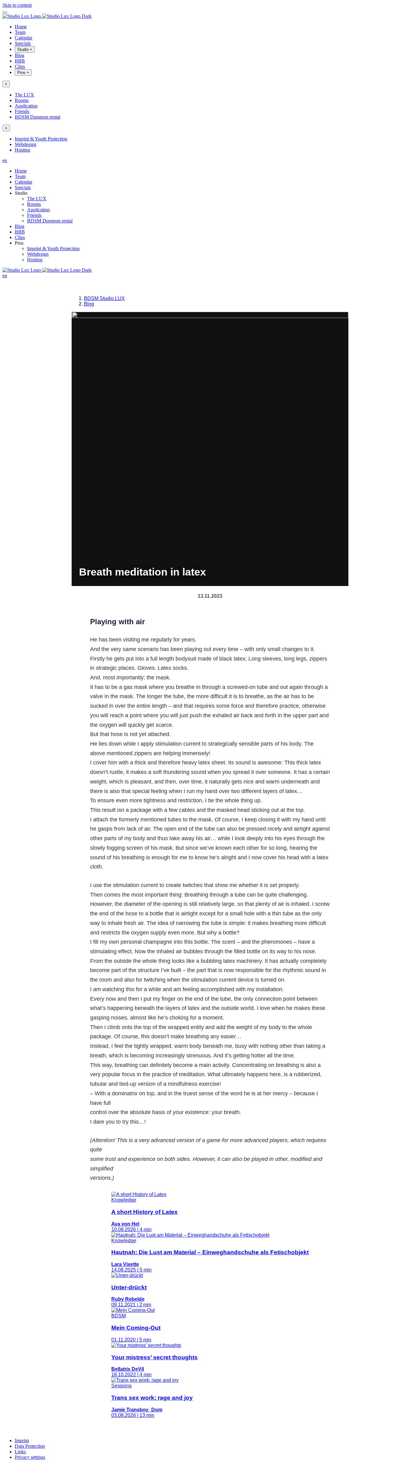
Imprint (22, 1440)
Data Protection (30, 1446)
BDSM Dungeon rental (37, 117)
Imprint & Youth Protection (41, 138)
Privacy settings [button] (30, 1457)
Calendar (23, 37)
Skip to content (17, 5)
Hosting (22, 150)
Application (26, 105)
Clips (20, 66)
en (4, 160)
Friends (22, 111)
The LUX (24, 94)
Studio (24, 49)
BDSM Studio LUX (104, 298)
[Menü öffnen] (4, 12)
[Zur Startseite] (47, 16)
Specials (23, 43)
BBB (20, 60)
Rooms (22, 100)
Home (21, 26)
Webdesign (25, 144)
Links (20, 1451)
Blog (19, 55)
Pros (23, 72)
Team (20, 32)
